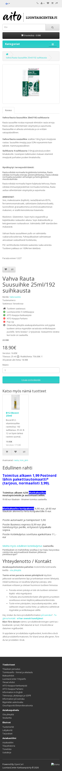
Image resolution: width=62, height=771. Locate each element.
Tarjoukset (7, 733)
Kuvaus (8, 110)
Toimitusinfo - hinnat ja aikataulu (17, 672)
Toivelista (6, 749)
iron (21, 460)
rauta (16, 460)
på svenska (46, 615)
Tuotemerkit (8, 727)
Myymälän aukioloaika (12, 702)
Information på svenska (13, 698)
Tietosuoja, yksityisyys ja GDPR (16, 695)
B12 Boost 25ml (12, 414)
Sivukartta (7, 717)
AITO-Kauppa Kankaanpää (14, 685)
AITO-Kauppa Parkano (12, 689)
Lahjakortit (7, 730)
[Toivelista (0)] (48, 3)
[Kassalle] (57, 3)
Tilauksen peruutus (11, 669)
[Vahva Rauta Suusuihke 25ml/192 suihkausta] (31, 84)
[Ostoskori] (52, 3)
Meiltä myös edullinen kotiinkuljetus (22, 545)
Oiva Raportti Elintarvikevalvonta (17, 705)
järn (26, 460)
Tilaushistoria (8, 745)
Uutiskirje (6, 752)
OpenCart (18, 764)
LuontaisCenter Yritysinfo (14, 679)
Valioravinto (15, 297)
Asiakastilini (7, 742)
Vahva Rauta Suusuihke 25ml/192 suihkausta (26, 57)
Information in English (12, 692)
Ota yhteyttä (8, 714)
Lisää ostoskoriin (31, 380)
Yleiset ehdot (8, 682)
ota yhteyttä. (15, 570)
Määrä (5, 364)
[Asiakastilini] (43, 3)
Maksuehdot (8, 675)
